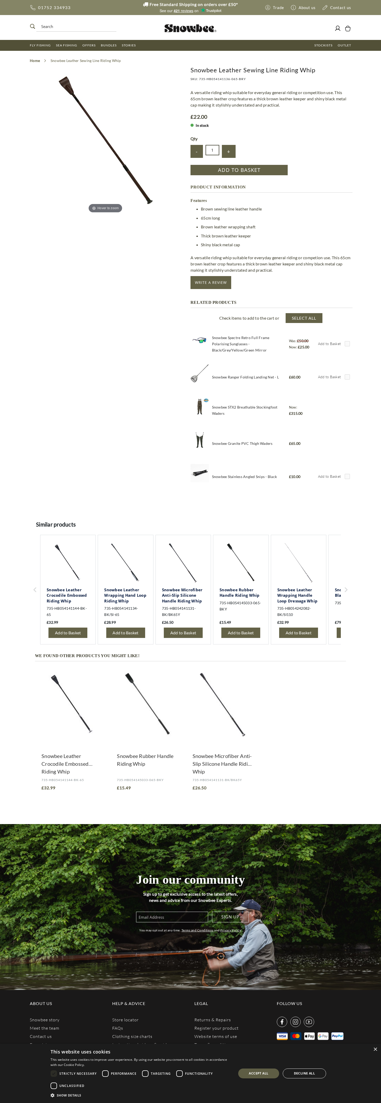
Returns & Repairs (212, 1019)
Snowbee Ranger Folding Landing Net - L (245, 377)
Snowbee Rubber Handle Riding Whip (145, 760)
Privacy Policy (230, 930)
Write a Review (211, 282)
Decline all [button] (304, 1073)
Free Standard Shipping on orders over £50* (193, 4)
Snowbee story (45, 1019)
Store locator (125, 1019)
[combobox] (75, 26)
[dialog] (190, 1073)
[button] (141, 1095)
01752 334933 (54, 7)
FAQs (117, 1027)
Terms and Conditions (197, 930)
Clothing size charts (132, 1036)
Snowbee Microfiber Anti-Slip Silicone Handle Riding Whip (223, 764)
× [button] (375, 1049)
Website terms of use (215, 1036)
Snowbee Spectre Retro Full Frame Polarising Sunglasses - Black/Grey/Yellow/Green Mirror (241, 343)
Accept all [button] (258, 1073)
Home (35, 60)
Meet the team (44, 1027)
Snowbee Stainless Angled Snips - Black (244, 476)
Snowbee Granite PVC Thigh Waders (242, 443)
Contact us (41, 1036)
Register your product (216, 1027)
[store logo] (190, 28)
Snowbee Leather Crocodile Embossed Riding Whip (65, 764)
